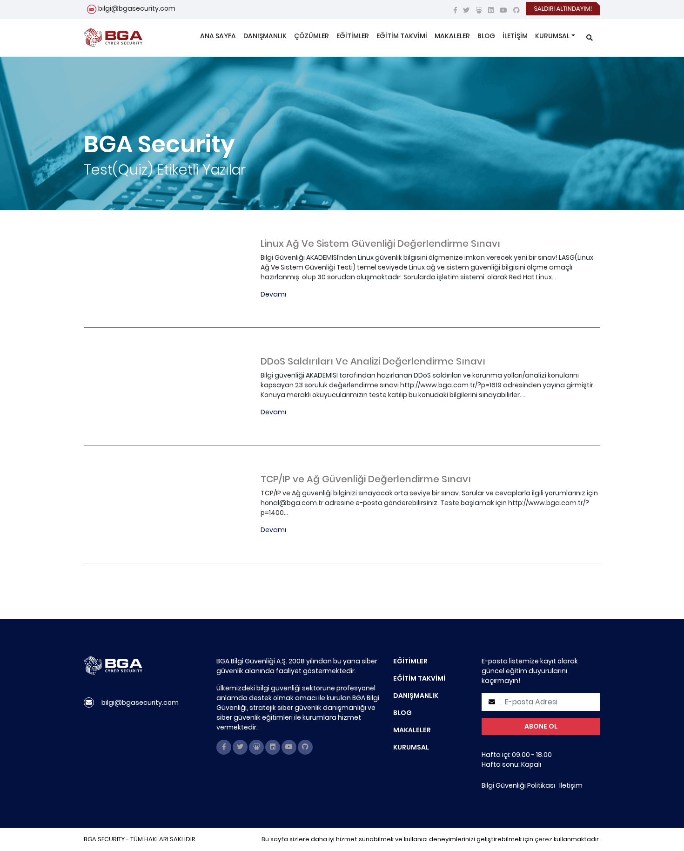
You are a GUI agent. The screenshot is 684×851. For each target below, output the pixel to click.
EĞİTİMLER (352, 36)
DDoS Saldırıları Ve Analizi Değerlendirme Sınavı (373, 361)
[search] (589, 38)
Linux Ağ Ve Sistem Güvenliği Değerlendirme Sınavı (380, 243)
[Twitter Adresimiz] (466, 10)
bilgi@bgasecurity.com (136, 8)
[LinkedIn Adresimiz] (491, 10)
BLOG (486, 36)
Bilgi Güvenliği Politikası (518, 785)
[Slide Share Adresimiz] (478, 10)
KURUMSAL (552, 36)
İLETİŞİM (515, 36)
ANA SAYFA (218, 36)
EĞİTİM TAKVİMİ (401, 36)
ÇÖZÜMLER (311, 36)
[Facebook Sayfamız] (455, 10)
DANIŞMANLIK (265, 36)
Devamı (273, 294)
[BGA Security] (113, 37)
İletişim (571, 785)
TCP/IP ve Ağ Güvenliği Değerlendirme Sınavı (366, 479)
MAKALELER (452, 36)
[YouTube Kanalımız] (503, 10)
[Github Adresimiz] (516, 10)
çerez (543, 839)
